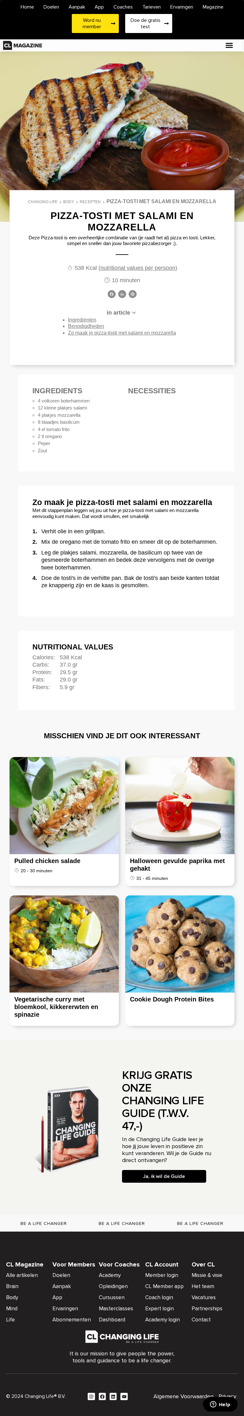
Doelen (51, 7)
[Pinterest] (132, 294)
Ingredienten (82, 319)
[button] (229, 45)
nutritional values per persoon (137, 268)
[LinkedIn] (122, 294)
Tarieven (151, 7)
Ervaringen (181, 7)
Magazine (213, 7)
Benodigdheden (86, 326)
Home (27, 7)
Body (68, 202)
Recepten (90, 202)
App (99, 7)
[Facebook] (111, 294)
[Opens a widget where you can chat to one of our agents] (220, 1405)
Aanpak (77, 7)
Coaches (123, 7)
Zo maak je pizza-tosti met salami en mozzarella (122, 333)
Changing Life (43, 202)
